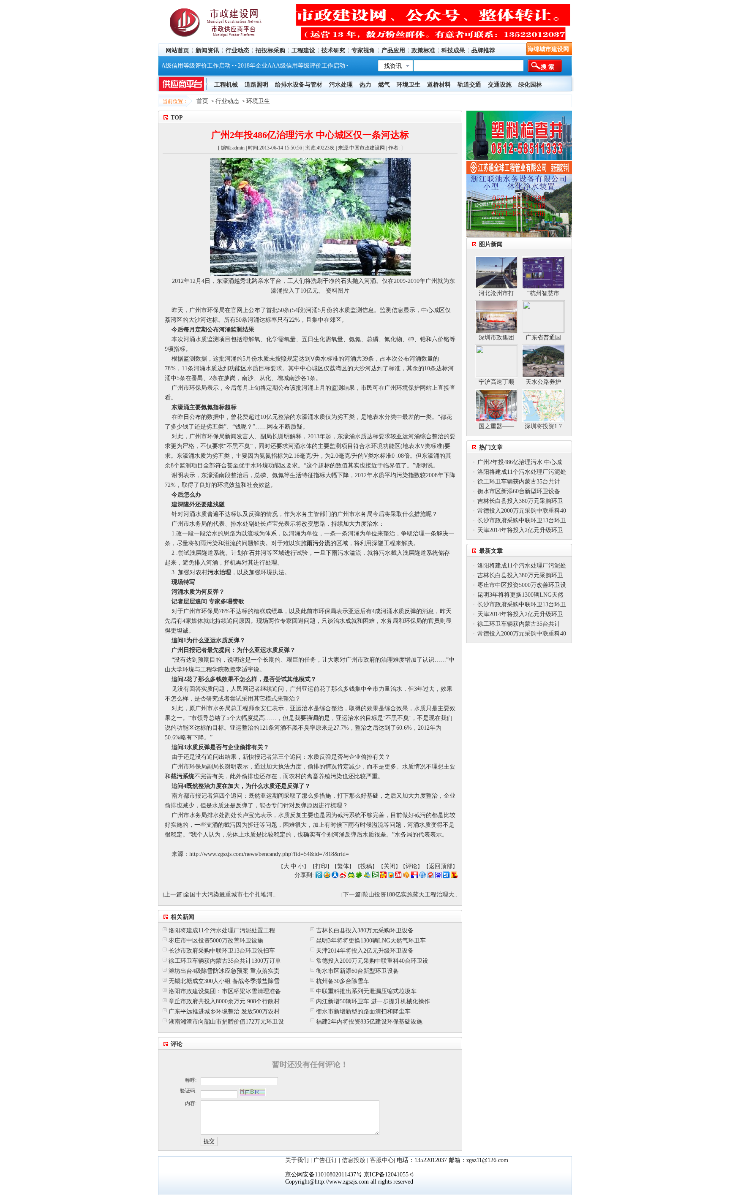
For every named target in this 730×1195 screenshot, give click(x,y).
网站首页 (177, 50)
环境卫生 (258, 101)
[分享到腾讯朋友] (359, 876)
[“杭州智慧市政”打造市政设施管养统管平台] (543, 272)
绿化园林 (530, 84)
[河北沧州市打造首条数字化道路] (496, 272)
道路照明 (256, 84)
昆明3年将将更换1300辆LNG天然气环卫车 (371, 940)
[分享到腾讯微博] (319, 876)
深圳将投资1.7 (543, 426)
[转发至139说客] (406, 876)
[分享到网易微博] (430, 876)
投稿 (366, 866)
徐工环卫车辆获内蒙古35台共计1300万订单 (225, 961)
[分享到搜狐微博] (454, 876)
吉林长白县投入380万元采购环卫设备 (365, 930)
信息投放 (353, 1160)
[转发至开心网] (383, 876)
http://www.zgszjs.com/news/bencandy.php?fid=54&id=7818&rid (267, 854)
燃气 (384, 84)
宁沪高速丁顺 (496, 382)
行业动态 (237, 50)
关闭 (389, 866)
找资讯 (393, 66)
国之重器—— (496, 426)
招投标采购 (270, 50)
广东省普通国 (543, 337)
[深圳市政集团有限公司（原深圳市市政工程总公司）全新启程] (496, 316)
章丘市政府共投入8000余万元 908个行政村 (224, 1001)
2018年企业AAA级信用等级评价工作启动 (269, 65)
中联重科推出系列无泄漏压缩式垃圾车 (366, 991)
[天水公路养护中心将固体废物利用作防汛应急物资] (543, 361)
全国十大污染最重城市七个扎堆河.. (230, 894)
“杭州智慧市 (543, 293)
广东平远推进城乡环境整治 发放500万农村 (224, 1011)
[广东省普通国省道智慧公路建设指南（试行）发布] (543, 316)
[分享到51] (446, 876)
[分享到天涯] (422, 876)
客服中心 (382, 1160)
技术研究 (333, 50)
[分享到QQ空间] (327, 876)
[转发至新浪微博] (343, 876)
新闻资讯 (207, 50)
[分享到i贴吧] (414, 876)
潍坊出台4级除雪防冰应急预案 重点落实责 (224, 971)
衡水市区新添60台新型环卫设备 (357, 971)
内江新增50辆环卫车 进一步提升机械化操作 (373, 1001)
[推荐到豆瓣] (375, 876)
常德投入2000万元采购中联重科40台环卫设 (372, 961)
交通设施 (500, 84)
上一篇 (173, 894)
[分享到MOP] (351, 876)
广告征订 (325, 1160)
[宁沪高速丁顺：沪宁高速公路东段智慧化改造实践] (496, 361)
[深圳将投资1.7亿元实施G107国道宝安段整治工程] (543, 405)
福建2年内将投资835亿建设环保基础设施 (369, 1021)
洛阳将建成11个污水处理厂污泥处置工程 (222, 930)
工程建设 (303, 50)
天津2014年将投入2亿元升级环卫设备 (365, 951)
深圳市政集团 (496, 337)
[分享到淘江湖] (398, 876)
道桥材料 (439, 84)
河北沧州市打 (496, 293)
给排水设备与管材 (298, 84)
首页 (202, 101)
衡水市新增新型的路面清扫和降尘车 (363, 1011)
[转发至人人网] (335, 876)
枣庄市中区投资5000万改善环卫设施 (216, 940)
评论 (411, 866)
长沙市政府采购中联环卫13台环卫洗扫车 (222, 951)
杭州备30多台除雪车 (342, 981)
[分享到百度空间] (438, 876)
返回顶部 (440, 866)
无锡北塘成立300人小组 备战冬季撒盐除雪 (224, 981)
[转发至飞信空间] (391, 876)
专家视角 (363, 50)
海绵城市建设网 (548, 49)
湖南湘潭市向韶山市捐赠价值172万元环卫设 (226, 1021)
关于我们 (297, 1160)
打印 (321, 866)
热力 (365, 84)
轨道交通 (469, 84)
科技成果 (453, 50)
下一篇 (352, 894)
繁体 (343, 866)
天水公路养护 (543, 382)
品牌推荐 (483, 50)
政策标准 (423, 50)
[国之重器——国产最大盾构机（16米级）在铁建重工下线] (496, 405)
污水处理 (341, 84)
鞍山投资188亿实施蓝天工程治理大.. (410, 894)
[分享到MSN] (367, 876)
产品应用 (393, 50)
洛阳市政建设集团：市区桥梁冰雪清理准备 (225, 991)
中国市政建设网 (367, 148)
